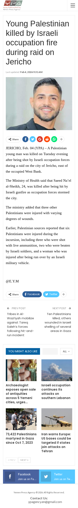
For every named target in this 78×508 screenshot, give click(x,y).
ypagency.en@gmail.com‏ (45, 502)
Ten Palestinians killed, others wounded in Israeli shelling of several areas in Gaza (57, 322)
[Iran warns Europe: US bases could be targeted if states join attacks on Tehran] (56, 419)
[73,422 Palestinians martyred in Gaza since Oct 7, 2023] (21, 419)
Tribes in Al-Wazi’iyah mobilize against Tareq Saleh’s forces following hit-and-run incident (20, 324)
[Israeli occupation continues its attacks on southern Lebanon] (56, 370)
